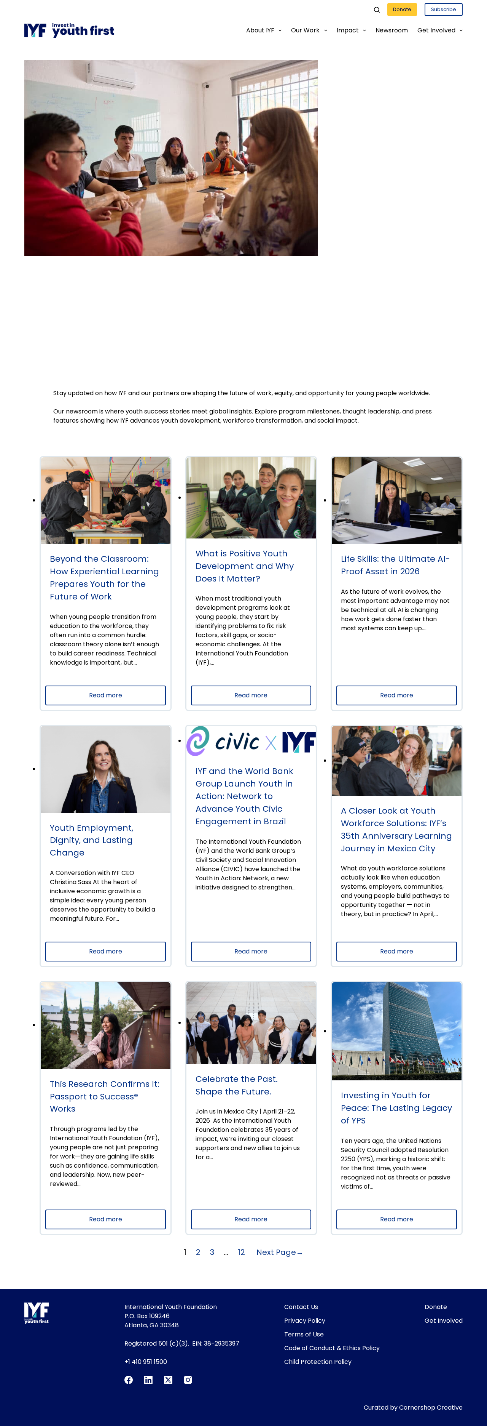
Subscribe (443, 9)
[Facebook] (128, 1380)
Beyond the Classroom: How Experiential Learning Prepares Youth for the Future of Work (104, 577)
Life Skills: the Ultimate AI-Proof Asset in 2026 (395, 565)
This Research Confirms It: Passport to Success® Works (104, 1096)
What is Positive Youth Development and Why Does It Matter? (245, 566)
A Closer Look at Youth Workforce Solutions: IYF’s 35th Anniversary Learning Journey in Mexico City (396, 829)
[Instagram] (188, 1380)
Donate (402, 9)
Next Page (280, 1252)
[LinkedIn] (148, 1380)
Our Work (305, 30)
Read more (123, 698)
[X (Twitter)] (168, 1380)
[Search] (377, 10)
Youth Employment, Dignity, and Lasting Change (91, 840)
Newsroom (392, 30)
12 (241, 1252)
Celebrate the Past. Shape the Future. (237, 1085)
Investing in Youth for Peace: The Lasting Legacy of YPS (396, 1108)
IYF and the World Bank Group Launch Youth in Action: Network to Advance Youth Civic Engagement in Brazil (244, 796)
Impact (348, 30)
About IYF (260, 30)
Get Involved (436, 30)
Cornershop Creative (431, 1407)
